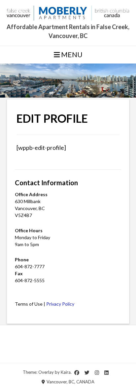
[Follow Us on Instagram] (97, 372)
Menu (71, 54)
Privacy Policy (60, 304)
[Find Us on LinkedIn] (106, 372)
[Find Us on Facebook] (77, 372)
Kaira (66, 371)
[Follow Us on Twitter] (87, 372)
